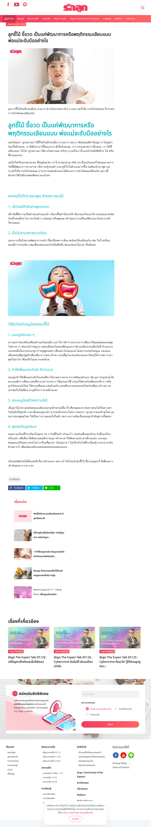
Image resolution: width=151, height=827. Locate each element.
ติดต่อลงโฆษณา (85, 800)
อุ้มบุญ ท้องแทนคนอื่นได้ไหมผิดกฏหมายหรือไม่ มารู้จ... (48, 573)
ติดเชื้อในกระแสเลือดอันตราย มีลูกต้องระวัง (48, 516)
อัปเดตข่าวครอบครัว (86, 765)
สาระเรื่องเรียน (49, 798)
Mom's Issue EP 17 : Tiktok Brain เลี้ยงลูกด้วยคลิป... (47, 592)
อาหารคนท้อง (13, 761)
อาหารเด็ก (46, 18)
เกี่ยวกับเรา (82, 788)
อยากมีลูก (11, 752)
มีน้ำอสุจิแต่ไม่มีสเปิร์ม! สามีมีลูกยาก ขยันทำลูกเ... (48, 535)
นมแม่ (10, 769)
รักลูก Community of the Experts (85, 18)
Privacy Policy (120, 763)
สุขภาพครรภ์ (12, 756)
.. (129, 763)
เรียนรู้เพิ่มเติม (86, 812)
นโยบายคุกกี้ (69, 812)
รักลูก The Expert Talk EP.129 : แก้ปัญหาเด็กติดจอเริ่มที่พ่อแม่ (27, 659)
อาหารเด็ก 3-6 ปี (50, 781)
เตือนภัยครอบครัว (85, 761)
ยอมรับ (75, 819)
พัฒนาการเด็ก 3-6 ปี (16, 24)
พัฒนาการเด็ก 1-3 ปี (51, 756)
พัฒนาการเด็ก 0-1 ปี (51, 752)
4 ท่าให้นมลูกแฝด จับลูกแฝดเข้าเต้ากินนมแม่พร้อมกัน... (48, 554)
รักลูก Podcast (60, 18)
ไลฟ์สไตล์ (118, 18)
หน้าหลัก (10, 18)
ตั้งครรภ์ (20, 18)
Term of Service (121, 767)
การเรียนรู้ (107, 18)
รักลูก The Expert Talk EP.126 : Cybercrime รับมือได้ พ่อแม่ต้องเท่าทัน (73, 662)
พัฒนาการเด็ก (33, 18)
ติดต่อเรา (81, 794)
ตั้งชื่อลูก (11, 773)
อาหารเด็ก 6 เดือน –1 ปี (53, 773)
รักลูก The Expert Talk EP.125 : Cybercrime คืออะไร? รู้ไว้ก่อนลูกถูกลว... (120, 662)
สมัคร (110, 724)
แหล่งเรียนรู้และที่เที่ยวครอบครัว (91, 756)
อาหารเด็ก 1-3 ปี (50, 777)
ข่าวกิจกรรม (130, 18)
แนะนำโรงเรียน (49, 794)
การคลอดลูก (12, 765)
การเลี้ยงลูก (15, 479)
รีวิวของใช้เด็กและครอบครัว (89, 752)
